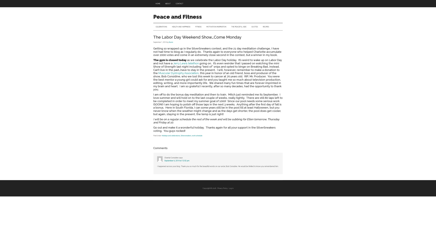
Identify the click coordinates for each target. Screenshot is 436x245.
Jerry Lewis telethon (186, 63)
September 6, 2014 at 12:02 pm (176, 161)
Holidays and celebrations (171, 136)
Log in (231, 188)
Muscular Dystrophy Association (178, 73)
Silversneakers (186, 136)
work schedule (197, 136)
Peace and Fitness (177, 17)
